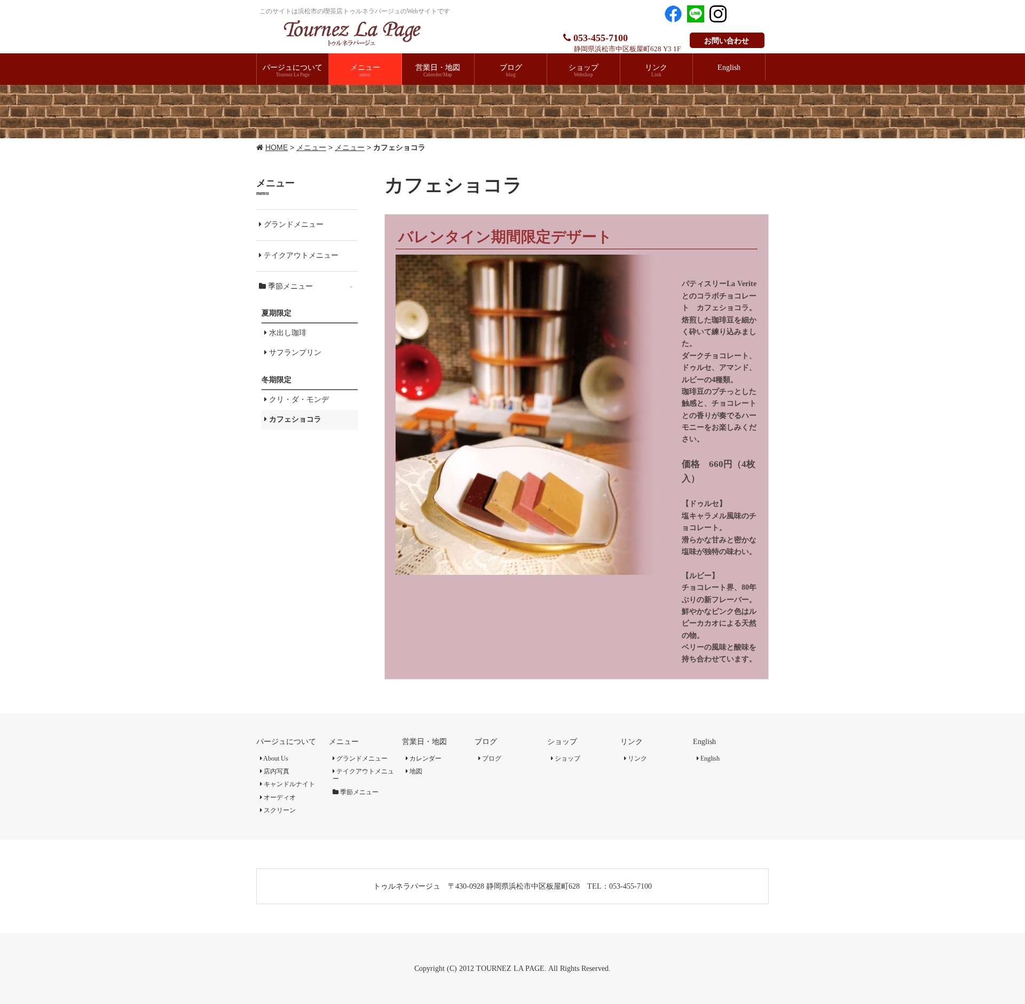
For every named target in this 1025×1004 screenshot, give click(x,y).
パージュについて (286, 742)
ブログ (486, 742)
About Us (275, 758)
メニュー (311, 147)
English (704, 742)
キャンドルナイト (288, 784)
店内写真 (275, 771)
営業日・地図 (424, 742)
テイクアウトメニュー (300, 255)
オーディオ (279, 797)
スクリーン (279, 810)
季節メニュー (309, 286)
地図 (415, 771)
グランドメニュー (293, 224)
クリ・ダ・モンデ (298, 400)
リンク (631, 742)
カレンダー (424, 758)
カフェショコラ (294, 419)
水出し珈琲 (286, 333)
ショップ (562, 742)
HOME (276, 147)
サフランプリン (294, 353)
